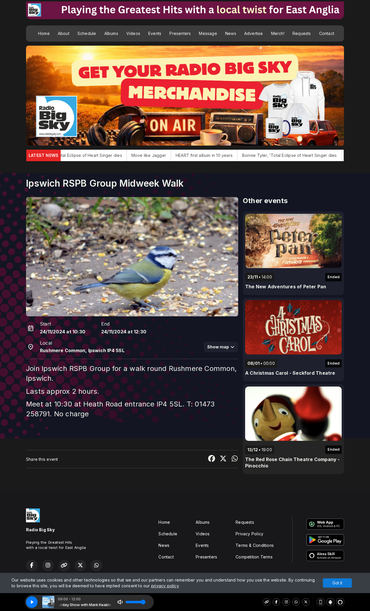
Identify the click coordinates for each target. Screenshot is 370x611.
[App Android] (330, 602)
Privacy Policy (249, 533)
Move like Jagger (105, 155)
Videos (133, 33)
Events (154, 33)
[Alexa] (340, 602)
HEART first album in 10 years (161, 155)
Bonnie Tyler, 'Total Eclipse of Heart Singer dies (246, 155)
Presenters (180, 33)
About (63, 33)
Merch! (277, 33)
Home (44, 33)
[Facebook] (276, 602)
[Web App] (320, 602)
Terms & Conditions (255, 545)
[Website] (266, 602)
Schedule (86, 33)
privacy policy (165, 585)
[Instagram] (286, 602)
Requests (302, 33)
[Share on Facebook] (211, 459)
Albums (111, 33)
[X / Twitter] (306, 602)
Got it (337, 582)
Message (208, 33)
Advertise (253, 33)
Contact (326, 33)
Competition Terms (254, 556)
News (230, 33)
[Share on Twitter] (223, 459)
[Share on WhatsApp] (234, 459)
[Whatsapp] (296, 602)
